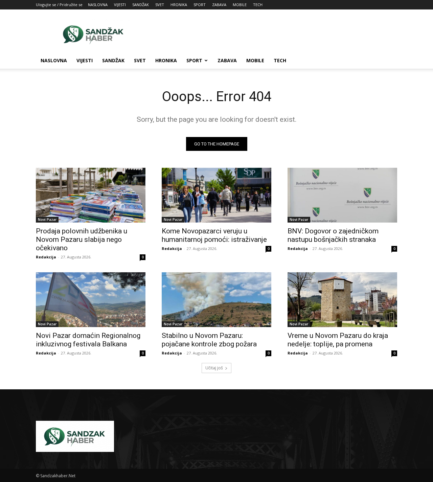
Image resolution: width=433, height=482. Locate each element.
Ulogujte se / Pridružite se (59, 4)
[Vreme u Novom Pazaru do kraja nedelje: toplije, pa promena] (342, 299)
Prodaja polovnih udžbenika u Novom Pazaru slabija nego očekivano (81, 239)
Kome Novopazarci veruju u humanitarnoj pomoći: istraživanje (214, 235)
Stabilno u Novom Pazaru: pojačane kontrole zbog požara (209, 339)
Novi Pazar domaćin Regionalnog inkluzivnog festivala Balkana (88, 339)
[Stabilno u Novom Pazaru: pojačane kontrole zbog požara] (216, 299)
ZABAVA (219, 4)
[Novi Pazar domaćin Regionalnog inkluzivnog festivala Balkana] (90, 299)
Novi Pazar (47, 219)
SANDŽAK (140, 4)
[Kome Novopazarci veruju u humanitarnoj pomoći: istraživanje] (216, 195)
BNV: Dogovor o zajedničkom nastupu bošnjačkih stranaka (333, 235)
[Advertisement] (274, 34)
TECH (258, 4)
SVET (159, 4)
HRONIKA (178, 4)
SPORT (199, 4)
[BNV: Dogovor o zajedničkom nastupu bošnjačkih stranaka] (342, 195)
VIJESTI (120, 4)
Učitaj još (214, 368)
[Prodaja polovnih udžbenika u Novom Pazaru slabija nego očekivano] (90, 195)
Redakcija (46, 256)
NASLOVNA (98, 4)
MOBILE (240, 4)
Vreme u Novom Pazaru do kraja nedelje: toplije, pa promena (338, 339)
